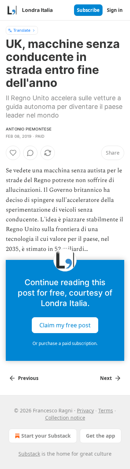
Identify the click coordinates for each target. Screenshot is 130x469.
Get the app (100, 435)
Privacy (85, 410)
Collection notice (65, 417)
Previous (28, 378)
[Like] (13, 153)
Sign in (115, 10)
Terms (105, 410)
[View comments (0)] (30, 153)
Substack (29, 453)
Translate (21, 30)
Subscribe (88, 10)
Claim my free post (65, 325)
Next (106, 378)
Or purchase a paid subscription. (65, 343)
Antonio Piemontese (29, 129)
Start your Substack (46, 435)
